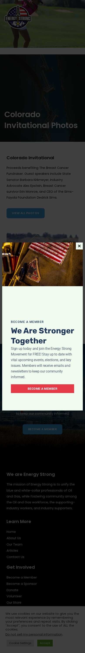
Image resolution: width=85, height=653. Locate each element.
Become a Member (43, 388)
